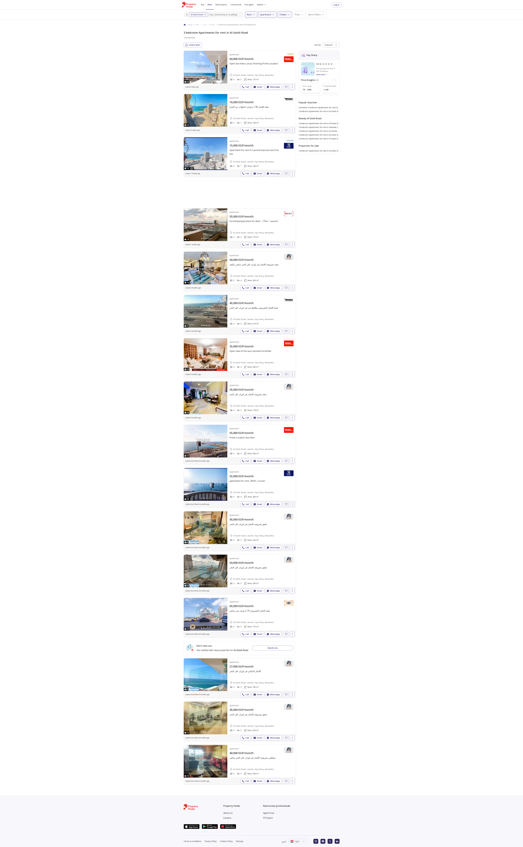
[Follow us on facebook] (322, 841)
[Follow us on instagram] (315, 841)
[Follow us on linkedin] (337, 841)
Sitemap (239, 841)
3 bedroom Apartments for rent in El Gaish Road (320, 138)
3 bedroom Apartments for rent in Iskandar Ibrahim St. (323, 127)
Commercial (235, 4)
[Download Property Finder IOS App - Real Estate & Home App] (192, 826)
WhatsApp (275, 87)
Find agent (249, 4)
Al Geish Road (197, 14)
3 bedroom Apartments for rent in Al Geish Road (320, 123)
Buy (202, 4)
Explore (260, 4)
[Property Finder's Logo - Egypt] (189, 5)
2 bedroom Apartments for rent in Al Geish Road (320, 111)
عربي (284, 841)
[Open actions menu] (292, 87)
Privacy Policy (211, 841)
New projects (221, 4)
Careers (227, 817)
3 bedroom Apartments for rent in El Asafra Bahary (321, 131)
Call (247, 87)
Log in (336, 4)
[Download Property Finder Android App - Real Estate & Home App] (210, 826)
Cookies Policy (226, 841)
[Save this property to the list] (286, 87)
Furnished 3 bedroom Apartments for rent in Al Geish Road (325, 107)
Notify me (273, 648)
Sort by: (317, 45)
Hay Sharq (200, 25)
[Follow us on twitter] (330, 841)
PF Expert (268, 817)
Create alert (194, 45)
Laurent (206, 25)
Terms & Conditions (192, 841)
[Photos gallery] (205, 67)
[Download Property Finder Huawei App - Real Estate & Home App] (228, 826)
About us (228, 812)
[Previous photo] (186, 67)
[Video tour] (191, 168)
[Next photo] (224, 67)
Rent (210, 4)
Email (259, 87)
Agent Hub (268, 812)
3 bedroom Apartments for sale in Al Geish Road (320, 150)
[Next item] (335, 80)
